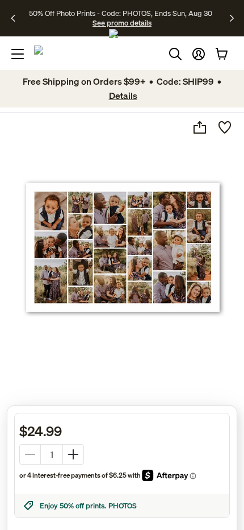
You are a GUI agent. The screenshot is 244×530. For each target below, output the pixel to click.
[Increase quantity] (73, 454)
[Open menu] (17, 54)
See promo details (122, 23)
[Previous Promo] (17, 18)
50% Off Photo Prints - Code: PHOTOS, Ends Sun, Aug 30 (120, 13)
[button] (198, 54)
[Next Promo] (231, 18)
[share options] (200, 127)
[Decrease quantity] (30, 454)
